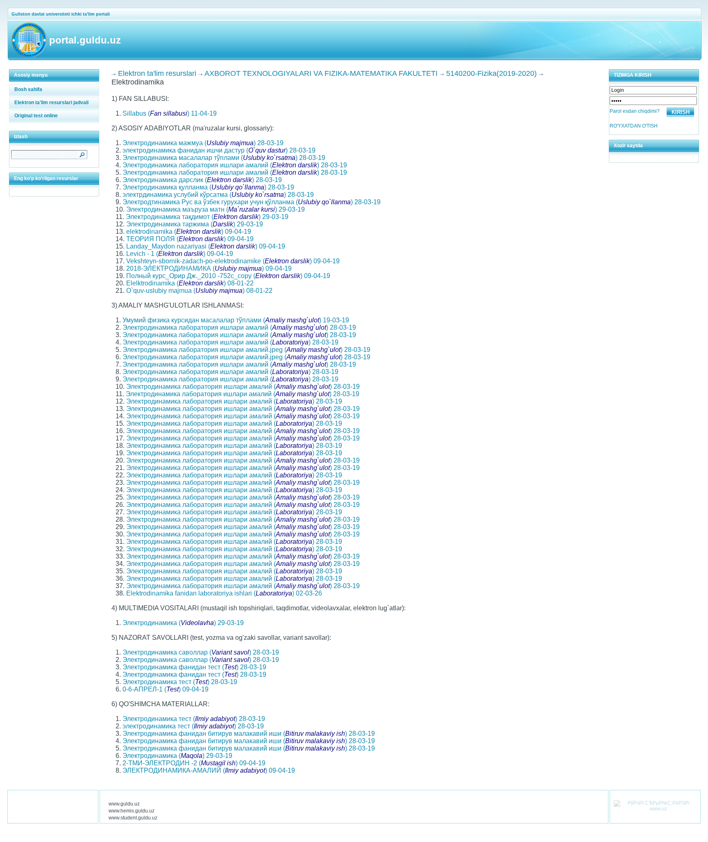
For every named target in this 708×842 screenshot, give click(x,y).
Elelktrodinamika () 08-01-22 (190, 283)
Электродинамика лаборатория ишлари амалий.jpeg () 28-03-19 (246, 349)
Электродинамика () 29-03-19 (183, 622)
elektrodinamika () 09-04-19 (188, 231)
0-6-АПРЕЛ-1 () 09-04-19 (166, 689)
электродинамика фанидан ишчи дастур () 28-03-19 (219, 150)
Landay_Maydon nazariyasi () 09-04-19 (205, 246)
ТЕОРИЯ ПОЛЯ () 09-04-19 (190, 238)
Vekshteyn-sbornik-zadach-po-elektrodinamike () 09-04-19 (233, 261)
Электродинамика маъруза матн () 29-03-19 (215, 209)
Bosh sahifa (28, 89)
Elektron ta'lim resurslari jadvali (51, 102)
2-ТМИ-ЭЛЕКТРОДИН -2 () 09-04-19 (194, 763)
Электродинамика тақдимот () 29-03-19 (207, 216)
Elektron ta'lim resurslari (157, 73)
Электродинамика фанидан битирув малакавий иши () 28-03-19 (249, 733)
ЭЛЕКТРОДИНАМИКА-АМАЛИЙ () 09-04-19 (209, 770)
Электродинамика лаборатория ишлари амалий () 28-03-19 (235, 165)
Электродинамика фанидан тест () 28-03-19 (194, 667)
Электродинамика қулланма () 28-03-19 (208, 187)
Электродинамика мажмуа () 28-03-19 (203, 142)
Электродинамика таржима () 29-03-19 (194, 224)
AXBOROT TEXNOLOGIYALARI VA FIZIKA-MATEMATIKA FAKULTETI (321, 73)
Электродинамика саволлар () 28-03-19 (201, 652)
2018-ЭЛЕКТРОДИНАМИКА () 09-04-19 (209, 268)
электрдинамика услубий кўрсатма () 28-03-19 (218, 194)
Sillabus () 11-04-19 (170, 113)
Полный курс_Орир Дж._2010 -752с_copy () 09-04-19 (228, 275)
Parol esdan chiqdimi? (635, 111)
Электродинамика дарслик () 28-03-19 (202, 179)
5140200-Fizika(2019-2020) (491, 73)
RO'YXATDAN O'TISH (634, 126)
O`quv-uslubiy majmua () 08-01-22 (199, 290)
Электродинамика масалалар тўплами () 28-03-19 (224, 157)
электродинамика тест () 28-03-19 (193, 726)
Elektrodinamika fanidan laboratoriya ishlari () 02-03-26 (224, 593)
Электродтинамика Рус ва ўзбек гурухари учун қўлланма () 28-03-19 (252, 202)
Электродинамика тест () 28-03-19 (180, 681)
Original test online (36, 116)
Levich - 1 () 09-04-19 (179, 253)
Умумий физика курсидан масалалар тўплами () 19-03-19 (236, 320)
